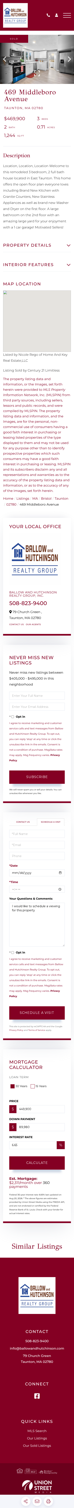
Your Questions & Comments (30, 898)
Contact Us (16, 624)
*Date (13, 866)
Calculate (37, 1163)
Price (13, 1101)
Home (8, 499)
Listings (22, 499)
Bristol (46, 499)
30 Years (21, 1086)
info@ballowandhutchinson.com (37, 1349)
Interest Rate (21, 1137)
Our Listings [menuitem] (37, 1438)
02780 (11, 505)
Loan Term (19, 1077)
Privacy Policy (16, 1030)
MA (35, 499)
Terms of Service (36, 1030)
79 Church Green (37, 1359)
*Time (13, 882)
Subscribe (37, 777)
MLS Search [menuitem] (36, 1431)
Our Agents (33, 624)
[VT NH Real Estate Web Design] (37, 1486)
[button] (6, 59)
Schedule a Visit (50, 822)
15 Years (41, 1086)
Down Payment (22, 1119)
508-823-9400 (49, 15)
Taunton (61, 499)
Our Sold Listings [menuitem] (37, 1446)
